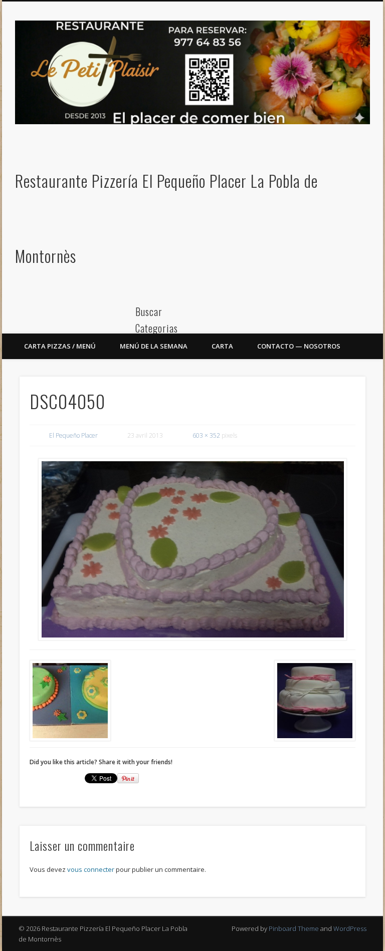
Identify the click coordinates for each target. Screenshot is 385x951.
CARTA (222, 346)
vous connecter (90, 869)
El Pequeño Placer (73, 435)
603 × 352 (206, 435)
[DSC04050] (193, 549)
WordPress (349, 928)
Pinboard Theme (294, 928)
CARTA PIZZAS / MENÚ (60, 346)
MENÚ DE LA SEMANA (153, 346)
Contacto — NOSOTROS (298, 346)
